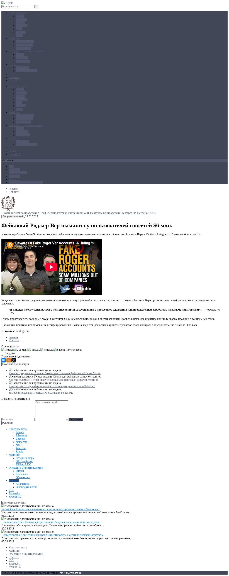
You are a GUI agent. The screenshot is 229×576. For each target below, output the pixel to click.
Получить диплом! (13, 216)
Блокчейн (14, 77)
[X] (13, 360)
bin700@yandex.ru (71, 572)
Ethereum (21, 19)
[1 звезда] (7, 349)
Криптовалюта (18, 12)
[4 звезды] (47, 349)
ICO (11, 74)
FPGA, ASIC (23, 48)
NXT (19, 28)
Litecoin (20, 22)
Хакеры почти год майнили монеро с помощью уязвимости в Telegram (52, 386)
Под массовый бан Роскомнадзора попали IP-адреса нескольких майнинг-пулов (50, 522)
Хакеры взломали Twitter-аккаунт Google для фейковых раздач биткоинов (53, 379)
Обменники (23, 61)
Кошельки (22, 57)
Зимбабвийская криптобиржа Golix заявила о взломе (41, 392)
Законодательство (26, 70)
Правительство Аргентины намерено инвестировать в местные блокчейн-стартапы (52, 534)
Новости (14, 64)
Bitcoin (20, 16)
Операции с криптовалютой (26, 51)
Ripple (19, 35)
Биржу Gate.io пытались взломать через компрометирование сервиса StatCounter (50, 509)
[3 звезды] (33, 349)
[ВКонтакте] (3, 360)
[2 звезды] (20, 349)
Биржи (20, 54)
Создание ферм (25, 41)
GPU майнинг (24, 45)
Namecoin (21, 25)
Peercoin (21, 32)
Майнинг (14, 38)
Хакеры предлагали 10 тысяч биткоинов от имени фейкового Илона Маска (55, 373)
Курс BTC (15, 80)
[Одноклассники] (8, 360)
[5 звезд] (59, 349)
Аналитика (22, 67)
